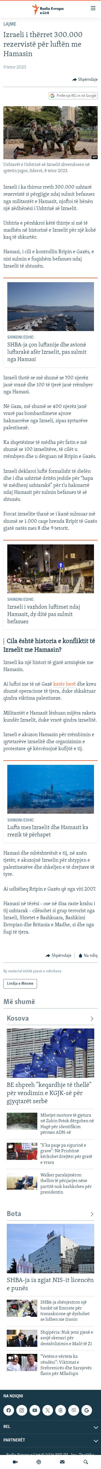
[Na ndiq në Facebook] (8, 1410)
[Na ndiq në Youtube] (34, 1410)
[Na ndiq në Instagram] (21, 1410)
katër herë (64, 684)
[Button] (85, 79)
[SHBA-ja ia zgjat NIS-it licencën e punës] (50, 1248)
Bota (14, 1214)
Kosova (18, 1019)
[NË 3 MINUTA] (62, 1462)
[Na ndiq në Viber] (73, 1410)
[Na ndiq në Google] (86, 1410)
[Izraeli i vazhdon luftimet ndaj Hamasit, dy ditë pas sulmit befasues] (50, 568)
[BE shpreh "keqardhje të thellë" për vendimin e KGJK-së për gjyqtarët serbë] (50, 1053)
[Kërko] (85, 1462)
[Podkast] (38, 1462)
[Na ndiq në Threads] (60, 1410)
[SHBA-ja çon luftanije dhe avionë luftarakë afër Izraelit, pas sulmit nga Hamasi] (50, 306)
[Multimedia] (15, 1462)
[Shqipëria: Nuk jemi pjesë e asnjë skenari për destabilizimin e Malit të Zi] (22, 1338)
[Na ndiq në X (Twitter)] (47, 1410)
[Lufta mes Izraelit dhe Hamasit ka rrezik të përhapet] (50, 789)
